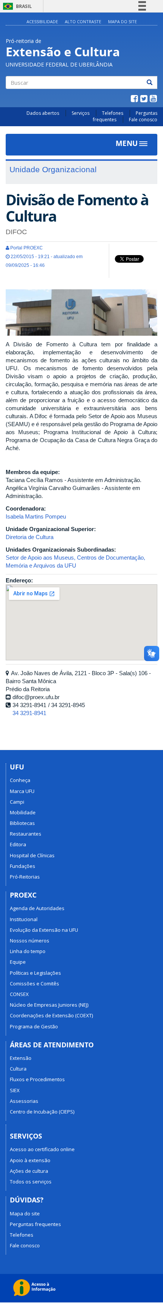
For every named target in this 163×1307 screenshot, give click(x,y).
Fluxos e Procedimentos (37, 1079)
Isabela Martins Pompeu (36, 516)
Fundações (22, 866)
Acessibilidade (42, 21)
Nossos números (29, 940)
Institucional (24, 919)
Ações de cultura (29, 1170)
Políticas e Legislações (35, 972)
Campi (17, 801)
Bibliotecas (22, 823)
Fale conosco (143, 119)
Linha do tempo (27, 951)
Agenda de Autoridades (37, 908)
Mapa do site (122, 21)
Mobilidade (23, 812)
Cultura (18, 1068)
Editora (18, 844)
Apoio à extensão (30, 1160)
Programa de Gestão (34, 1026)
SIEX (15, 1090)
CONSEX (19, 994)
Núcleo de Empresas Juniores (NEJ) (49, 1004)
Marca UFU (22, 791)
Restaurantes (25, 833)
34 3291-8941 (29, 713)
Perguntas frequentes (35, 1224)
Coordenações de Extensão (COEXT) (51, 1015)
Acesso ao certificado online (42, 1149)
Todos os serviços (31, 1181)
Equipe (18, 961)
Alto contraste (83, 21)
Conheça (20, 780)
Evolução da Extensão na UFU (44, 929)
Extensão (20, 1058)
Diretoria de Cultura (29, 537)
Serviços (80, 113)
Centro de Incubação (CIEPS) (42, 1111)
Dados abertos (43, 113)
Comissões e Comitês (34, 983)
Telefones (112, 113)
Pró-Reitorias (25, 876)
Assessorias (24, 1101)
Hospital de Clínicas (32, 855)
